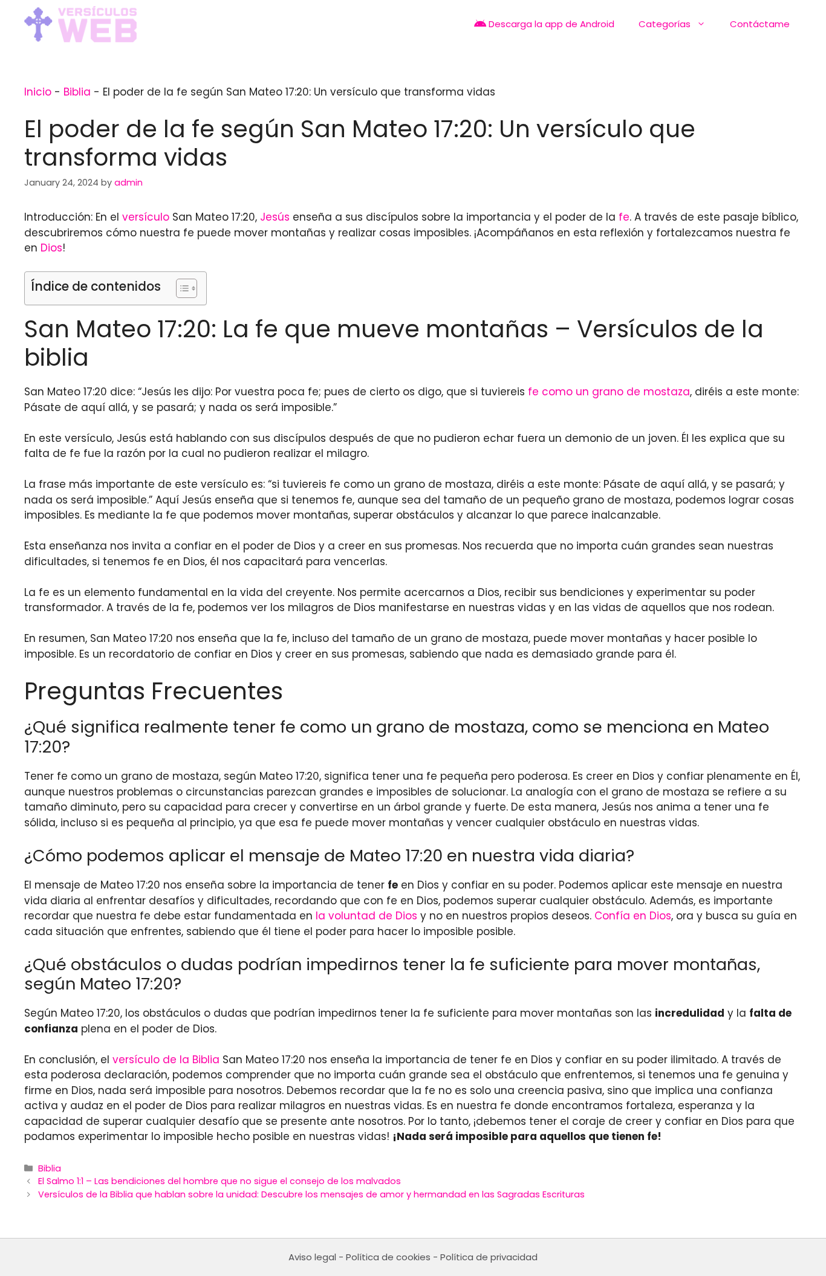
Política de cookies (388, 1257)
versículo (145, 217)
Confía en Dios (632, 915)
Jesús (275, 217)
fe (624, 217)
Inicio (37, 92)
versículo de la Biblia (166, 1059)
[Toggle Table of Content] (180, 288)
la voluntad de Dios (366, 915)
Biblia (77, 92)
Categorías (665, 24)
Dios (51, 248)
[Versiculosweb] (80, 24)
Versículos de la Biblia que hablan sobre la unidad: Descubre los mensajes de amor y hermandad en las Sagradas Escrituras (311, 1194)
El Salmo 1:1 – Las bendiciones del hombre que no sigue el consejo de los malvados (219, 1181)
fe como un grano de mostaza (609, 391)
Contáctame (760, 24)
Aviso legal (312, 1257)
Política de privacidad (489, 1257)
